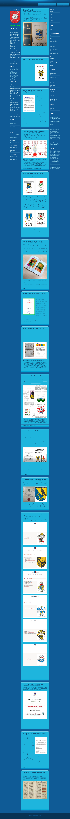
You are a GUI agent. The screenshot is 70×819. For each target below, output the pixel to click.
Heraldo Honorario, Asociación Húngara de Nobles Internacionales (14, 46)
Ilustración (51, 64)
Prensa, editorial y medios (54, 53)
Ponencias (51, 61)
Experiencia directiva (53, 100)
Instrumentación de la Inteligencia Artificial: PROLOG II (15, 96)
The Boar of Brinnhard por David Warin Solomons (15, 53)
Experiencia (52, 83)
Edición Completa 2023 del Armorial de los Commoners (14, 33)
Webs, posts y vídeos (53, 77)
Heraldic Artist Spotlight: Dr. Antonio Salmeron (14, 50)
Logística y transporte (53, 52)
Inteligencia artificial (53, 76)
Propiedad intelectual (53, 62)
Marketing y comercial (53, 38)
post (2, 3)
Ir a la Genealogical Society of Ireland (29, 236)
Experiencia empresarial (53, 99)
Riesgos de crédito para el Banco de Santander (14, 98)
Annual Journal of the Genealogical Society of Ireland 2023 (15, 40)
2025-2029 (51, 11)
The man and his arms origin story (36, 383)
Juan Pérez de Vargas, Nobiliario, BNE (13, 64)
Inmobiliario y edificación (54, 49)
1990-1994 (51, 21)
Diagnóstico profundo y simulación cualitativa (13, 100)
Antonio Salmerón (36, 815)
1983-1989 (51, 23)
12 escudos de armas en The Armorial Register (14, 38)
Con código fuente (53, 71)
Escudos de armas (14, 9)
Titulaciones (52, 91)
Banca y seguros (52, 46)
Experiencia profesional (53, 97)
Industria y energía (53, 47)
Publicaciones (52, 58)
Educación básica (53, 73)
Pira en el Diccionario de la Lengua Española (14, 48)
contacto (54, 162)
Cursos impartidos (53, 59)
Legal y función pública (53, 50)
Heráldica (51, 74)
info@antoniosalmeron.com (14, 127)
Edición (51, 65)
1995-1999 (51, 20)
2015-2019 (51, 14)
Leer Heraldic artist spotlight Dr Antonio (29, 425)
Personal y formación (53, 41)
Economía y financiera (53, 37)
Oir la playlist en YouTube (27, 474)
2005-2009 (51, 17)
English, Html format (13, 151)
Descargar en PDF (26, 85)
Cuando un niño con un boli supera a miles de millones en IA (15, 93)
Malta (51, 29)
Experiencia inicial (53, 102)
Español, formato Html (13, 150)
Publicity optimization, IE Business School (14, 110)
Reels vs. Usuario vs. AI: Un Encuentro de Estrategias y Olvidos (14, 35)
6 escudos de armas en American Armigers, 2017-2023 (15, 57)
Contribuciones (52, 85)
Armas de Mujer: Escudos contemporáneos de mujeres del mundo (15, 107)
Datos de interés (52, 108)
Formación (51, 82)
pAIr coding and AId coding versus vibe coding (14, 86)
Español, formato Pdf (13, 147)
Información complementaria (54, 86)
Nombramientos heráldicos (54, 109)
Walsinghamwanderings (39, 382)
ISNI (24, 288)
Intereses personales (53, 111)
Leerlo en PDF (25, 126)
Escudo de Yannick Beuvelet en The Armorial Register (32, 168)
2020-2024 (51, 13)
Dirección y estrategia (53, 35)
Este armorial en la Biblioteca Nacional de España (31, 808)
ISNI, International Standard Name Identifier (14, 43)
